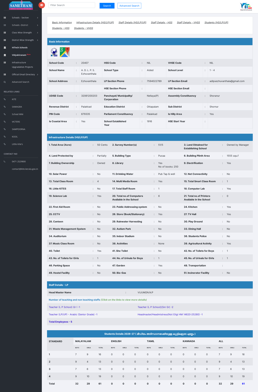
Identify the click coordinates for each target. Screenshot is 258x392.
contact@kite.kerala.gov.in (25, 169)
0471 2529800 (19, 161)
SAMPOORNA (18, 129)
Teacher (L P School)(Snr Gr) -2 (155, 307)
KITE (14, 99)
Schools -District (20, 25)
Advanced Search (20, 81)
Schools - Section (20, 17)
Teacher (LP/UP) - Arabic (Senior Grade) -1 (73, 314)
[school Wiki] (54, 51)
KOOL (15, 136)
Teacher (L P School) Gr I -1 (64, 307)
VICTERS (16, 121)
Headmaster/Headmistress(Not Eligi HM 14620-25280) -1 (170, 314)
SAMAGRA (17, 106)
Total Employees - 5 (60, 321)
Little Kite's (17, 144)
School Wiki (17, 114)
